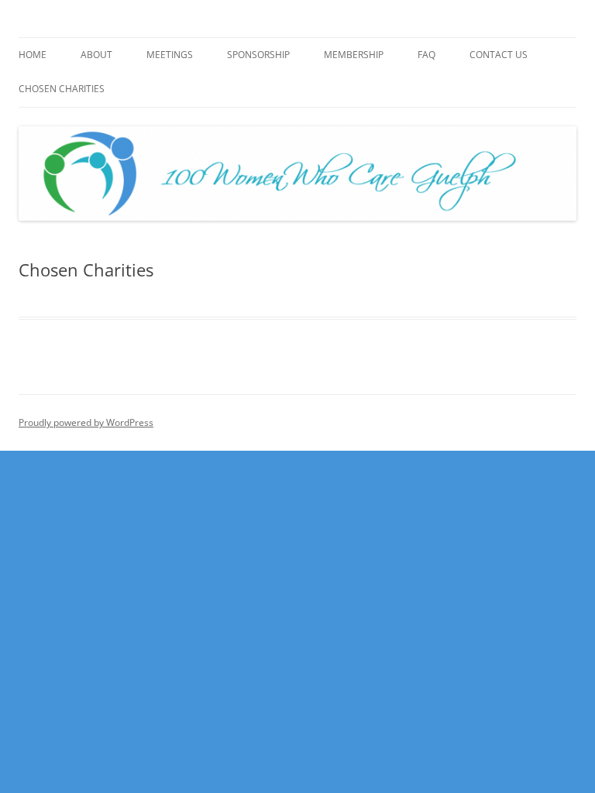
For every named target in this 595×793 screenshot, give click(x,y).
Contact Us (498, 54)
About (96, 54)
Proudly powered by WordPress (86, 422)
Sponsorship (258, 54)
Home (32, 54)
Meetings (169, 54)
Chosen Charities (62, 88)
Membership (353, 54)
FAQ (426, 54)
